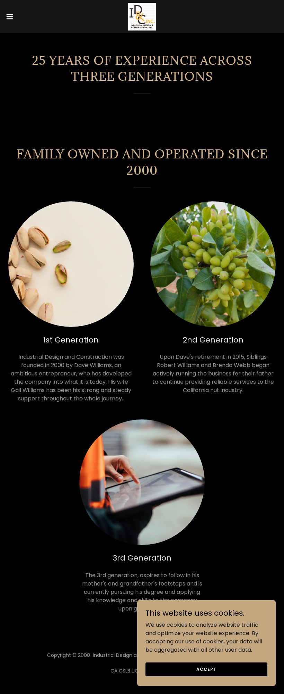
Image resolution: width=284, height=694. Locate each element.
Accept (206, 669)
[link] (142, 17)
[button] (24, 17)
